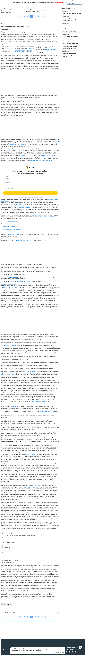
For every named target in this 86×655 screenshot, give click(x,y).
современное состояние (20, 332)
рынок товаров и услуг (12, 221)
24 (31, 16)
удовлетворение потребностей (24, 281)
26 (38, 16)
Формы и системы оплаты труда (72, 25)
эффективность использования (9, 345)
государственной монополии (47, 411)
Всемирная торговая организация (37, 401)
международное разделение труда (22, 24)
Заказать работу (50, 2)
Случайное (36, 2)
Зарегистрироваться (77, 0)
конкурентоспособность (15, 498)
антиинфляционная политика (17, 144)
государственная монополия (49, 369)
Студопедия (10, 2)
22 (24, 16)
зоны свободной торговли (30, 487)
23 (28, 16)
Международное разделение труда (10, 284)
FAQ (45, 2)
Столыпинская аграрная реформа (72, 13)
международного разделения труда (34, 293)
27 (42, 16)
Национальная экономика (23, 207)
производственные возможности (11, 287)
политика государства (15, 406)
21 (20, 16)
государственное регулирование (35, 409)
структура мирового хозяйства (45, 216)
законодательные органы (29, 371)
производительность (13, 277)
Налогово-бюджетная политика (50, 50)
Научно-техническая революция (9, 239)
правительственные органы (8, 374)
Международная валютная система (11, 229)
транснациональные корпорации (38, 160)
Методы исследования (69, 31)
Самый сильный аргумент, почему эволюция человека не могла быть (71, 55)
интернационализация (35, 215)
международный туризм (22, 240)
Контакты (41, 2)
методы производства (15, 383)
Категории (18, 2)
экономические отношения (47, 155)
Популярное (30, 2)
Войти (70, 0)
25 (35, 16)
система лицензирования (31, 454)
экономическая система (26, 155)
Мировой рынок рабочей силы (10, 226)
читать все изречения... (35, 650)
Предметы (24, 2)
